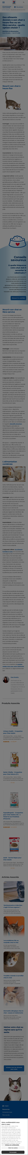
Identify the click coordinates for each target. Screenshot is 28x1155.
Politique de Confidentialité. (12, 1145)
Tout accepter (13, 1152)
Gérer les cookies (13, 1148)
